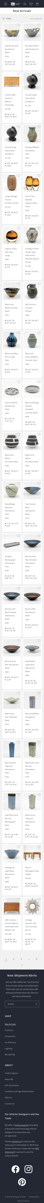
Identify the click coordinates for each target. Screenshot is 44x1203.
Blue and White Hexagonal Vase (32, 717)
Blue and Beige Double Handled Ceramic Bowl (32, 407)
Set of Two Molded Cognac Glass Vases (31, 201)
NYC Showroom (12, 1085)
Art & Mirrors (10, 1042)
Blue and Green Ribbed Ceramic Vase (31, 356)
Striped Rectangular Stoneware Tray (10, 561)
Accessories (10, 1036)
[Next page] (22, 965)
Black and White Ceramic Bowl (11, 307)
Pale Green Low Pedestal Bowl (11, 717)
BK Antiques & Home (18, 1197)
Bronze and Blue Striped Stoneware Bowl (31, 561)
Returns (8, 1097)
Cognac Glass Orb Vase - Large (11, 252)
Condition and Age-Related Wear (19, 1091)
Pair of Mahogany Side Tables (32, 870)
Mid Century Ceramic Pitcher (30, 307)
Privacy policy (34, 1197)
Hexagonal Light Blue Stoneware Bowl (10, 872)
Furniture (9, 1030)
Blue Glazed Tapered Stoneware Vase (10, 767)
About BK (9, 1079)
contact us (16, 1141)
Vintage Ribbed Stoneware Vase (32, 150)
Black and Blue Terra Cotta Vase (11, 356)
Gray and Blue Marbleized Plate (11, 406)
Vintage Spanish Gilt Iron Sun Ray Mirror (31, 925)
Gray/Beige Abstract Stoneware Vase (10, 509)
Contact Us (10, 1103)
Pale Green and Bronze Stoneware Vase (32, 767)
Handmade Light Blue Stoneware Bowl (30, 666)
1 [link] (6, 959)
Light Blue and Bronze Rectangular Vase (11, 820)
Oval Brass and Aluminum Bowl (11, 49)
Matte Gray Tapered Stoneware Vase (30, 820)
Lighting (8, 1048)
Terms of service (23, 1201)
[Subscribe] (36, 1004)
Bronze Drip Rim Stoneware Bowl (12, 664)
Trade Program (11, 1073)
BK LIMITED (10, 1054)
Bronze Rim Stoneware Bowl (30, 612)
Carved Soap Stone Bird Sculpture (31, 98)
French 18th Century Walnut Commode (10, 99)
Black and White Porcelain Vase (11, 458)
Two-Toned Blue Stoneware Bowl (30, 509)
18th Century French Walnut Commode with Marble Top (11, 925)
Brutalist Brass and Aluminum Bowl (32, 49)
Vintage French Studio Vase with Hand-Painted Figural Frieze (32, 255)
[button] (6, 4)
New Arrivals (10, 1024)
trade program (22, 1125)
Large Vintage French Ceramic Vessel (11, 199)
